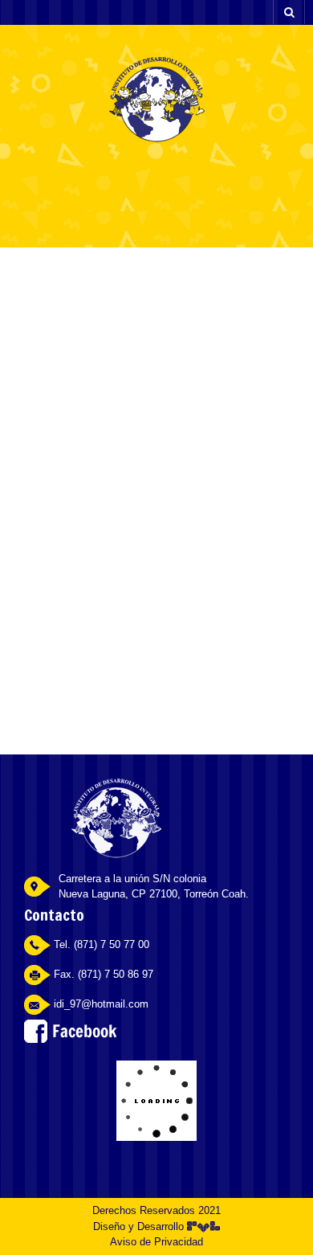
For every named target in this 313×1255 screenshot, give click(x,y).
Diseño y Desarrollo (140, 1226)
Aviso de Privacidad (156, 1242)
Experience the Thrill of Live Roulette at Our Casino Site (156, 366)
